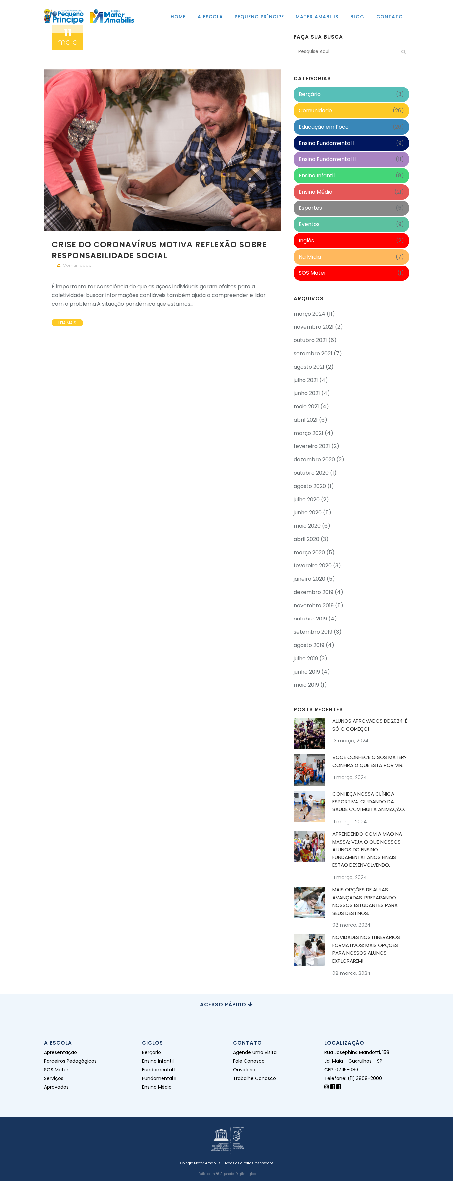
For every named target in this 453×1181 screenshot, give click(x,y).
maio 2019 (306, 685)
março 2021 (308, 433)
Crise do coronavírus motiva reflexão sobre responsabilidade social (159, 250)
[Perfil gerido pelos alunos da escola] (326, 1087)
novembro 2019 (314, 605)
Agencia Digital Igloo (238, 1173)
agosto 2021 (309, 367)
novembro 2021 (314, 327)
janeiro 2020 (309, 579)
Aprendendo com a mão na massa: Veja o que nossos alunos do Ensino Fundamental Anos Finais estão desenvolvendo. (367, 849)
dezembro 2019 (313, 592)
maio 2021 (306, 406)
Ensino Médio (315, 192)
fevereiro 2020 (313, 565)
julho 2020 (307, 499)
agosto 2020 (310, 486)
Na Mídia (310, 257)
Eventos (309, 224)
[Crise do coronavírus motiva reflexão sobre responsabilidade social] (162, 132)
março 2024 (309, 314)
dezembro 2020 (314, 459)
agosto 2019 (309, 645)
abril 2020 (306, 539)
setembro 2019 (313, 632)
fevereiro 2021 (312, 446)
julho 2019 (306, 658)
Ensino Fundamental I (326, 143)
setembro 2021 (313, 353)
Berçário (310, 94)
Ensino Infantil (317, 175)
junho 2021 (307, 393)
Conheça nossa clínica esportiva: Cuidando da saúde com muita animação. (368, 801)
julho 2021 (306, 380)
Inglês (306, 240)
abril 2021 (306, 420)
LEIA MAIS (67, 322)
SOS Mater (312, 273)
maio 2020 (307, 526)
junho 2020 (308, 512)
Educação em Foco (324, 127)
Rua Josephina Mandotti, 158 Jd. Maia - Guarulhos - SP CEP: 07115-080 (356, 1061)
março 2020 (309, 552)
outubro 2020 (311, 473)
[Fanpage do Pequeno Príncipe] (332, 1087)
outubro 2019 (310, 618)
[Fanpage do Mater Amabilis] (338, 1087)
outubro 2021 (310, 340)
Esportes (310, 208)
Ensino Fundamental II (327, 159)
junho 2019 (307, 672)
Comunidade (77, 265)
